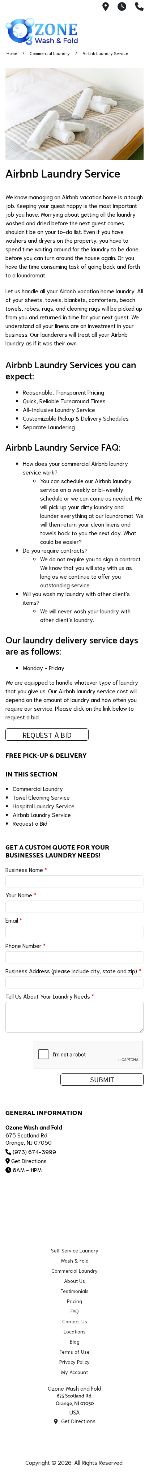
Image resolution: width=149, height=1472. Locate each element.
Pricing (74, 1301)
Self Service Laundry (74, 1250)
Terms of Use (74, 1351)
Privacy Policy (74, 1361)
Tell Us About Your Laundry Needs (49, 996)
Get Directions (29, 1160)
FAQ (75, 1311)
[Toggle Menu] (136, 30)
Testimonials (74, 1291)
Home (12, 53)
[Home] (41, 31)
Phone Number (25, 945)
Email (13, 920)
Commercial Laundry (50, 53)
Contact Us (74, 1321)
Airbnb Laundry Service (42, 814)
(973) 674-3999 (34, 1151)
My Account (74, 1372)
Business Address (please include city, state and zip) (73, 970)
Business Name (26, 869)
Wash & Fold (75, 1260)
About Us (74, 1280)
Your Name (20, 894)
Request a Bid (47, 734)
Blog (75, 1341)
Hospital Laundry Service (43, 805)
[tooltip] (105, 7)
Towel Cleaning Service (41, 797)
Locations (75, 1331)
